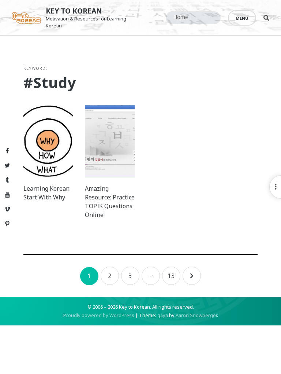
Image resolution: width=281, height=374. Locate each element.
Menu (242, 18)
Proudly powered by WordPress (98, 315)
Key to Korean (74, 11)
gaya (162, 315)
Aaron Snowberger (196, 315)
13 (171, 276)
